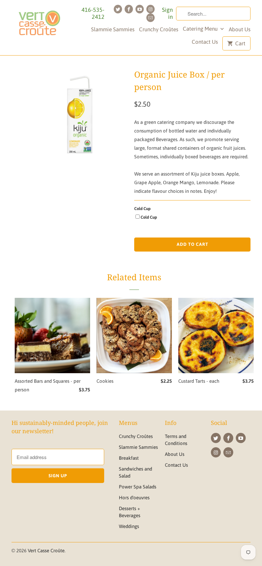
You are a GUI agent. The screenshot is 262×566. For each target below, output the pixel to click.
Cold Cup (142, 208)
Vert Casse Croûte (46, 550)
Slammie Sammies (113, 29)
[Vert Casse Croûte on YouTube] (139, 9)
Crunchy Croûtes (158, 29)
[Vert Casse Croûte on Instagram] (150, 9)
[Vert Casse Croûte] (39, 25)
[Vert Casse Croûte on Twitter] (118, 9)
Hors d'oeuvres (134, 497)
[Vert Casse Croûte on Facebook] (129, 9)
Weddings (129, 526)
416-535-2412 (92, 13)
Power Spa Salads (137, 486)
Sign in (167, 13)
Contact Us (205, 42)
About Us (239, 29)
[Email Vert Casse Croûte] (150, 17)
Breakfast (129, 458)
